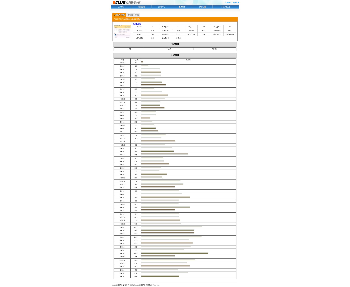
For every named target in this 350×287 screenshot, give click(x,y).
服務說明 (141, 7)
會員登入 (236, 3)
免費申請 (228, 3)
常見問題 (182, 7)
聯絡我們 (202, 7)
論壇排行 (161, 7)
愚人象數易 (137, 24)
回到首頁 (121, 7)
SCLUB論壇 (225, 7)
